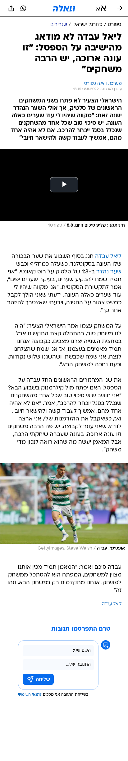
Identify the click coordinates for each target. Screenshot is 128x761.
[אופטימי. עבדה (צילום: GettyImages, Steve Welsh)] (64, 508)
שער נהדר (108, 272)
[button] (101, 8)
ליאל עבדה (108, 256)
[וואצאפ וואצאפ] (23, 8)
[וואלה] (64, 8)
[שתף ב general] (11, 8)
